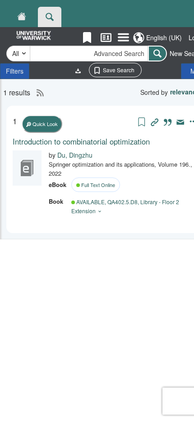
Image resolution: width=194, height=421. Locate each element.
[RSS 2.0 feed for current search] (38, 92)
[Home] (21, 17)
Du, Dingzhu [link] (74, 154)
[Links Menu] (123, 38)
